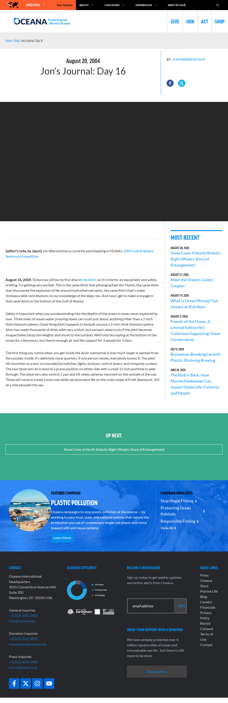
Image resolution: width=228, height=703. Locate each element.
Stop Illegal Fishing (177, 500)
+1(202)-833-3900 (23, 615)
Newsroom (144, 5)
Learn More (62, 538)
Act (204, 21)
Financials (208, 607)
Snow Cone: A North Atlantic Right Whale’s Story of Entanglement (196, 258)
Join (190, 21)
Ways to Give (177, 5)
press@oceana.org (23, 667)
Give (175, 21)
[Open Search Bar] (218, 5)
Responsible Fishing (178, 521)
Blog (16, 40)
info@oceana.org (22, 621)
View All (167, 528)
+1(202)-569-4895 (23, 639)
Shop (220, 21)
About (84, 5)
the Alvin (89, 279)
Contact (206, 645)
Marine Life (209, 591)
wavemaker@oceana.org (27, 644)
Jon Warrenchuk (188, 59)
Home (9, 40)
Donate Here (157, 671)
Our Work (112, 5)
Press (204, 575)
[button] (170, 83)
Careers (206, 602)
